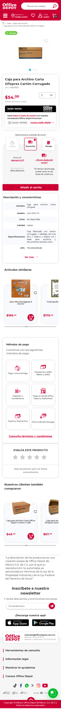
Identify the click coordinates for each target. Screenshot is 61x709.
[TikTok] (15, 685)
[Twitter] (32, 685)
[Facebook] (21, 685)
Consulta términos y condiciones (30, 436)
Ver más (29, 257)
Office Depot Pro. (17, 171)
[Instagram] (38, 685)
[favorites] (33, 16)
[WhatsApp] (27, 685)
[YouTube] (45, 685)
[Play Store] (44, 622)
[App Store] (17, 622)
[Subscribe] (52, 606)
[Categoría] (5, 15)
